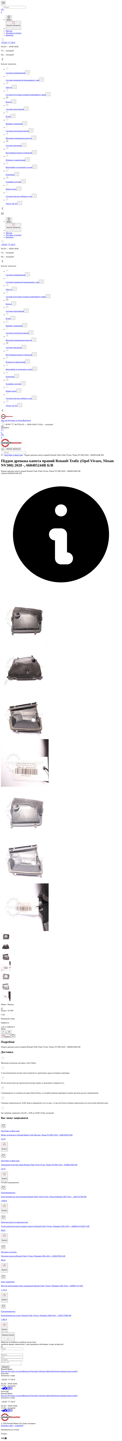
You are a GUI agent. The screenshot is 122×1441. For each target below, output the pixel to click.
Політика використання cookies (64, 1371)
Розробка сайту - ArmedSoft (12, 1426)
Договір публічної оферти (41, 1371)
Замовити (5, 1367)
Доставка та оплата (15, 420)
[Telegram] (2, 1389)
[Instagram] (8, 1389)
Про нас (4, 420)
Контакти (27, 420)
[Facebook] (5, 1389)
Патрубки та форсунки (13, 455)
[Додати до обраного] (13, 1036)
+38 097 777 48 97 (8, 43)
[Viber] (11, 1389)
